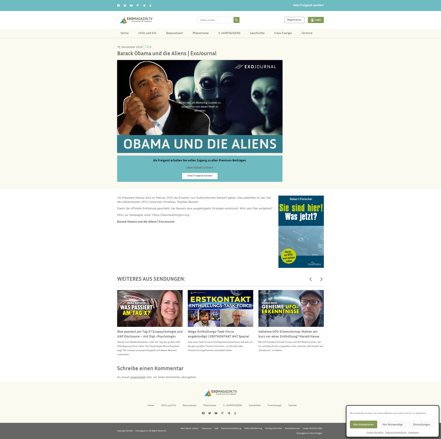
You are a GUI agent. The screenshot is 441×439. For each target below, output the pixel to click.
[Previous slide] (311, 279)
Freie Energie (283, 33)
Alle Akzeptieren (363, 424)
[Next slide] (321, 279)
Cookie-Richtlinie (375, 432)
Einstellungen (421, 424)
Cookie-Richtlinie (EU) (312, 428)
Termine (306, 33)
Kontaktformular (292, 428)
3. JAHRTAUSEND (229, 33)
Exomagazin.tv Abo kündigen (309, 433)
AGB (216, 428)
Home (125, 33)
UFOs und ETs (147, 33)
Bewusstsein (174, 33)
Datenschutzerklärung (396, 432)
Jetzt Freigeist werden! (308, 5)
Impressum (413, 432)
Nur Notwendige (393, 424)
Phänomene (201, 33)
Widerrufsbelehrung (253, 428)
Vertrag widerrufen (273, 428)
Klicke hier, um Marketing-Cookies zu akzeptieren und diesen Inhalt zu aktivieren (200, 106)
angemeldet (138, 377)
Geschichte (257, 33)
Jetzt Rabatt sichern (189, 428)
